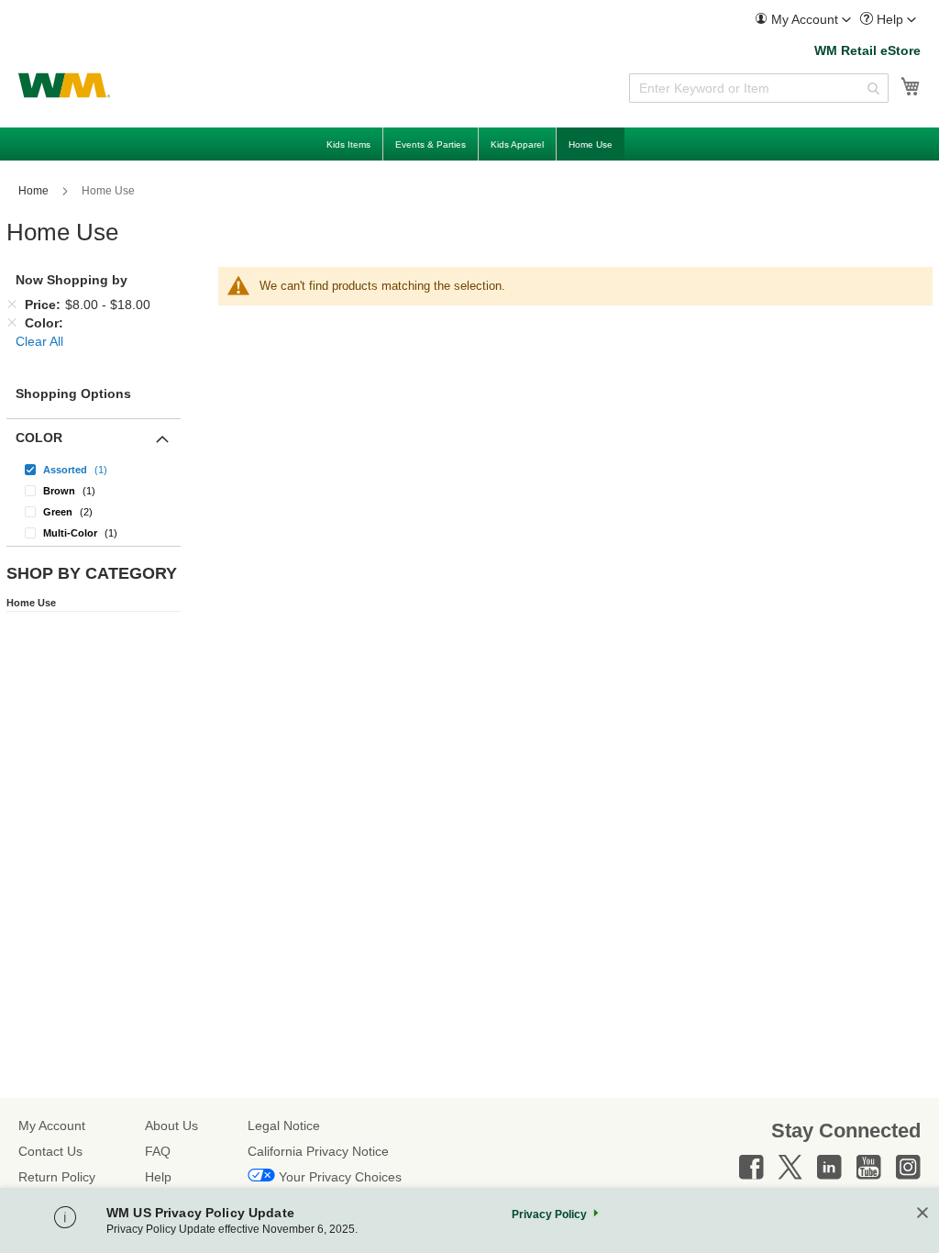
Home (34, 190)
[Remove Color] (11, 322)
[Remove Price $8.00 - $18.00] (11, 304)
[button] (803, 19)
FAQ (158, 1151)
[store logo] (64, 85)
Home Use (31, 602)
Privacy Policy (549, 1214)
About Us (171, 1125)
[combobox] (759, 88)
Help (158, 1177)
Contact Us (50, 1151)
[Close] (922, 1214)
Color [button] (39, 437)
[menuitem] (803, 19)
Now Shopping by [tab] (71, 279)
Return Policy (56, 1177)
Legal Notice (284, 1125)
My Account (51, 1125)
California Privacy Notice (318, 1151)
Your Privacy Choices (340, 1177)
